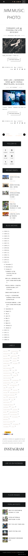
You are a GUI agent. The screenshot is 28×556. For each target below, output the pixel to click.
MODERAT (10, 387)
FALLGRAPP (15, 363)
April (7, 321)
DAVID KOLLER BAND (7, 378)
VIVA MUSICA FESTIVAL (7, 373)
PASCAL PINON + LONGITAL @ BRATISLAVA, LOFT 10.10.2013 (13, 287)
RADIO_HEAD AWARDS (7, 368)
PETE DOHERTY (15, 417)
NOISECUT (5, 365)
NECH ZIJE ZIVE (6, 370)
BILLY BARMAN (6, 361)
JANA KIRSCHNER (6, 358)
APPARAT (5, 385)
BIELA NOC (5, 356)
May (7, 318)
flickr (12, 158)
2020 (5, 245)
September (8, 309)
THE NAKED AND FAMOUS (8, 404)
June (7, 316)
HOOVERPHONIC (15, 380)
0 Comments (20, 67)
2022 (5, 241)
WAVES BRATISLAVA (13, 392)
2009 (5, 337)
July (6, 314)
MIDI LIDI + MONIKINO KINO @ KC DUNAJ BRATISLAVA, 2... (13, 280)
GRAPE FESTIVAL (14, 356)
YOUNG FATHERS (6, 409)
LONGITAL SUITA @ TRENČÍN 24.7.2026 (15, 216)
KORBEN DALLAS (6, 363)
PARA (14, 353)
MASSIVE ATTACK (12, 397)
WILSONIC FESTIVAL (7, 382)
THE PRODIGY (6, 407)
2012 (5, 330)
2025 (5, 234)
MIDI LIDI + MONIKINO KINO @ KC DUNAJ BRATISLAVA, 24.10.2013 (14, 82)
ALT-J (15, 382)
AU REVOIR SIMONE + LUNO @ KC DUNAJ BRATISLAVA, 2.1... (13, 304)
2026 (5, 231)
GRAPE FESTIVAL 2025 (14, 531)
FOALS (4, 397)
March (7, 323)
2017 (5, 253)
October (8, 269)
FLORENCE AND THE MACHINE (9, 395)
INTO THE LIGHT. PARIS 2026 (16, 524)
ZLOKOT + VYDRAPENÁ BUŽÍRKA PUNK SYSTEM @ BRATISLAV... (12, 297)
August (7, 311)
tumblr (5, 163)
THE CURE (5, 392)
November (8, 267)
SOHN (12, 399)
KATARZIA (15, 358)
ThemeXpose (13, 552)
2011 (5, 332)
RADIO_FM (5, 351)
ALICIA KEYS (15, 409)
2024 (5, 236)
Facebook (5, 152)
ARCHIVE (5, 412)
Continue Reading (14, 59)
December (8, 264)
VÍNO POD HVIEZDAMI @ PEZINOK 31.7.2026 (15, 206)
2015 (5, 257)
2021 (5, 243)
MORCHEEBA (5, 399)
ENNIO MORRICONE (13, 412)
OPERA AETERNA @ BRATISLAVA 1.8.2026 (15, 195)
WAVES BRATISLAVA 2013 (12, 292)
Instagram (12, 152)
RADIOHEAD (5, 419)
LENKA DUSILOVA (6, 375)
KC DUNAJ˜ (14, 87)
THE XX (12, 426)
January (7, 328)
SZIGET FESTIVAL (6, 402)
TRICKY (13, 407)
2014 (5, 260)
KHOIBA (14, 375)
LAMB (4, 387)
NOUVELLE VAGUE (6, 390)
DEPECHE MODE (6, 380)
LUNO (13, 370)
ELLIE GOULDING (13, 414)
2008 (5, 340)
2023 (5, 238)
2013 (5, 262)
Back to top (21, 554)
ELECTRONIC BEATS (13, 385)
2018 (5, 250)
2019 (5, 248)
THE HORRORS (15, 424)
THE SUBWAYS (6, 426)
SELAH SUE (15, 390)
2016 (5, 255)
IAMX (16, 373)
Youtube (5, 158)
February (8, 325)
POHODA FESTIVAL (14, 351)
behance (11, 163)
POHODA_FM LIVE (14, 35)
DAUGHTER (5, 414)
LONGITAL (14, 361)
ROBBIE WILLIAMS (6, 424)
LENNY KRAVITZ (6, 417)
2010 (5, 335)
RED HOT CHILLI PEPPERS (8, 421)
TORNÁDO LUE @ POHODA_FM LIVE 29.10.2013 (14, 30)
